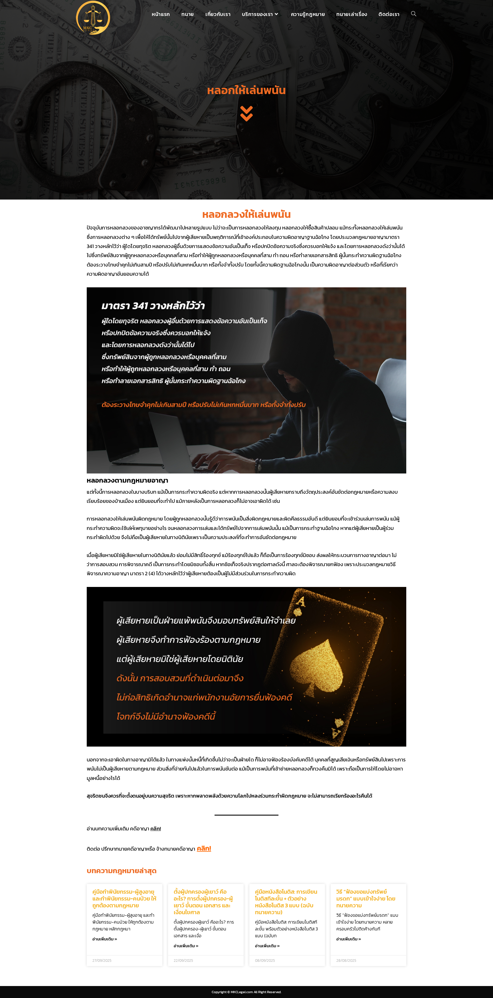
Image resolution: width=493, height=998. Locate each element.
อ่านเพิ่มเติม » (104, 939)
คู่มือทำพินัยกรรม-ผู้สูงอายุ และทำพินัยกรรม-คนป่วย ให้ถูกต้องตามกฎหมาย (124, 898)
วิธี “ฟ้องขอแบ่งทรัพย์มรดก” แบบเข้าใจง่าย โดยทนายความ (365, 898)
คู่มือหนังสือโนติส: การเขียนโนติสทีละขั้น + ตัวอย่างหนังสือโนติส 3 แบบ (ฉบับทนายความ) (286, 901)
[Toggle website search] (413, 14)
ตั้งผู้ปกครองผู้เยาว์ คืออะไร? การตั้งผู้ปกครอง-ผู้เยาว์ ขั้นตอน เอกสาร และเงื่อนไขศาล (203, 901)
